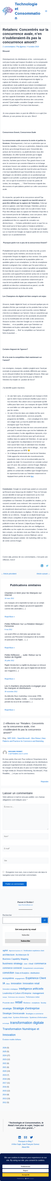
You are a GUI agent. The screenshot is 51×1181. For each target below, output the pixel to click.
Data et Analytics (22, 973)
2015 (4, 1091)
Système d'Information (20, 1017)
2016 (4, 1087)
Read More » (10, 617)
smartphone (36, 1003)
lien (32, 476)
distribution (35, 973)
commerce (40, 963)
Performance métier (32, 997)
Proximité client (8, 1003)
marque (5, 997)
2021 (4, 1067)
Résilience (26, 1003)
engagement (20, 978)
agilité (5, 950)
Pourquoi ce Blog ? (25, 1141)
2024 (4, 1055)
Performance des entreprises (16, 997)
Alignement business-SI (15, 950)
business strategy (13, 963)
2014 (4, 1095)
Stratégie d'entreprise (26, 1008)
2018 (4, 1079)
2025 (4, 1051)
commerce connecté (12, 968)
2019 (4, 1075)
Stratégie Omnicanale (14, 1013)
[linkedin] (42, 566)
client (25, 964)
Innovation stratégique (10, 989)
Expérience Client (36, 978)
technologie (6, 1023)
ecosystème (8, 978)
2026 (4, 1048)
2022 (4, 1063)
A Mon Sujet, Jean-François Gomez (25, 1144)
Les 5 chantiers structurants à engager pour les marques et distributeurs (25, 687)
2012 (4, 1102)
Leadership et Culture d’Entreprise (17, 993)
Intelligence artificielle (31, 988)
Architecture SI (22, 955)
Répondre (44, 782)
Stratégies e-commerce (34, 1014)
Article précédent (8, 574)
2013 (4, 1098)
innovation (16, 983)
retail (18, 1002)
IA (4, 983)
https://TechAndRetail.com (25, 905)
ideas (8, 984)
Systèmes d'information (38, 1017)
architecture (9, 954)
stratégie (7, 1008)
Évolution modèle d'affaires (12, 1039)
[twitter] (47, 566)
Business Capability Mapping (15, 959)
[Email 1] (25, 1137)
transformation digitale (27, 1023)
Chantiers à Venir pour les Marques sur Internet (23, 594)
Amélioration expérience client (33, 951)
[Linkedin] (19, 1137)
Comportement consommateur (33, 968)
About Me (25, 1147)
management (38, 993)
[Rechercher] (44, 920)
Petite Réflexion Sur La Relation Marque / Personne (24, 625)
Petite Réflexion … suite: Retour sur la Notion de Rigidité (23, 656)
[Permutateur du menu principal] (46, 11)
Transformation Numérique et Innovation (21, 1031)
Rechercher (7, 915)
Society (43, 1003)
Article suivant (43, 574)
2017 (4, 1083)
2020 (4, 1071)
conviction (8, 972)
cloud (30, 964)
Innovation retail (31, 983)
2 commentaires (9, 47)
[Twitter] (31, 1137)
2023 (4, 1059)
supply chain (7, 1017)
